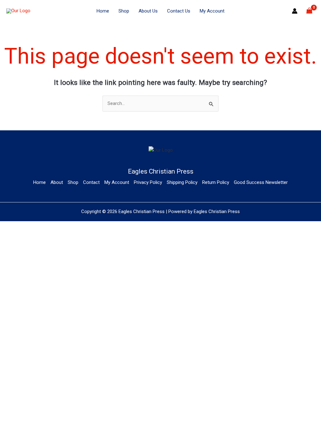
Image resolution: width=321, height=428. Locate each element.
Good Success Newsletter (261, 182)
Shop (123, 11)
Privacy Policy (148, 182)
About (56, 182)
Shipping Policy (182, 182)
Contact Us (178, 11)
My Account (212, 11)
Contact (91, 182)
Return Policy (215, 182)
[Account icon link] (294, 11)
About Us (148, 11)
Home (103, 11)
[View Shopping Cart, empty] (309, 11)
